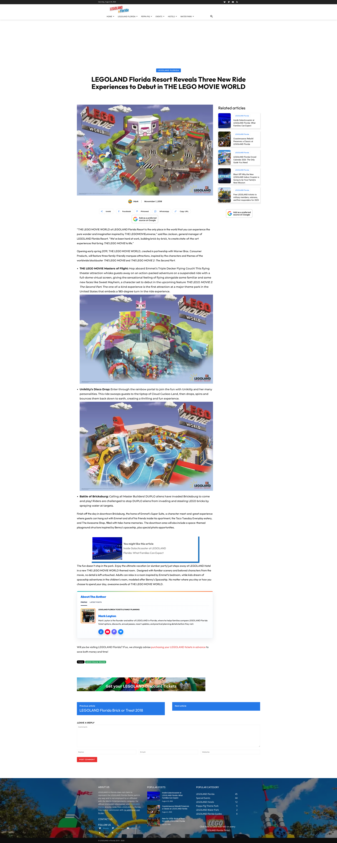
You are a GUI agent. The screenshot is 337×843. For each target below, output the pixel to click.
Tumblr (105, 833)
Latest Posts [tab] (96, 602)
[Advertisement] (168, 39)
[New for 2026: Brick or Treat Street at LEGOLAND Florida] (153, 821)
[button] (211, 16)
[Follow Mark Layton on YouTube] (107, 631)
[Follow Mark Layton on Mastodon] (114, 631)
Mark (135, 201)
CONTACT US (105, 819)
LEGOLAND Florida (168, 70)
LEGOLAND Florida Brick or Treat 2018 (111, 710)
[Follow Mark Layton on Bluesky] (120, 631)
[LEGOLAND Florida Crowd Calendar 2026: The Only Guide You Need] (224, 157)
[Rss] (237, 2)
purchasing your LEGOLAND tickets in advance (178, 647)
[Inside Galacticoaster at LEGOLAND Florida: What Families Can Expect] (224, 120)
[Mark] (130, 201)
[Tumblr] (99, 833)
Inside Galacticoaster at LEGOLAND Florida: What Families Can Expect (244, 123)
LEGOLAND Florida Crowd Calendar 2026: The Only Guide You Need (244, 160)
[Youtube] (233, 2)
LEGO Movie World (95, 662)
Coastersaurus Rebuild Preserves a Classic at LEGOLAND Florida (243, 141)
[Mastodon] (229, 2)
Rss (117, 833)
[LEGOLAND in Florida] (119, 9)
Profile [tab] (84, 602)
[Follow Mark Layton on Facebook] (101, 631)
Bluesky (106, 828)
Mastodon (120, 828)
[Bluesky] (224, 2)
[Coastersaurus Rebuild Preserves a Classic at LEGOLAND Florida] (224, 139)
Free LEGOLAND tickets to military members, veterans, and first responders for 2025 (246, 197)
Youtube (134, 828)
